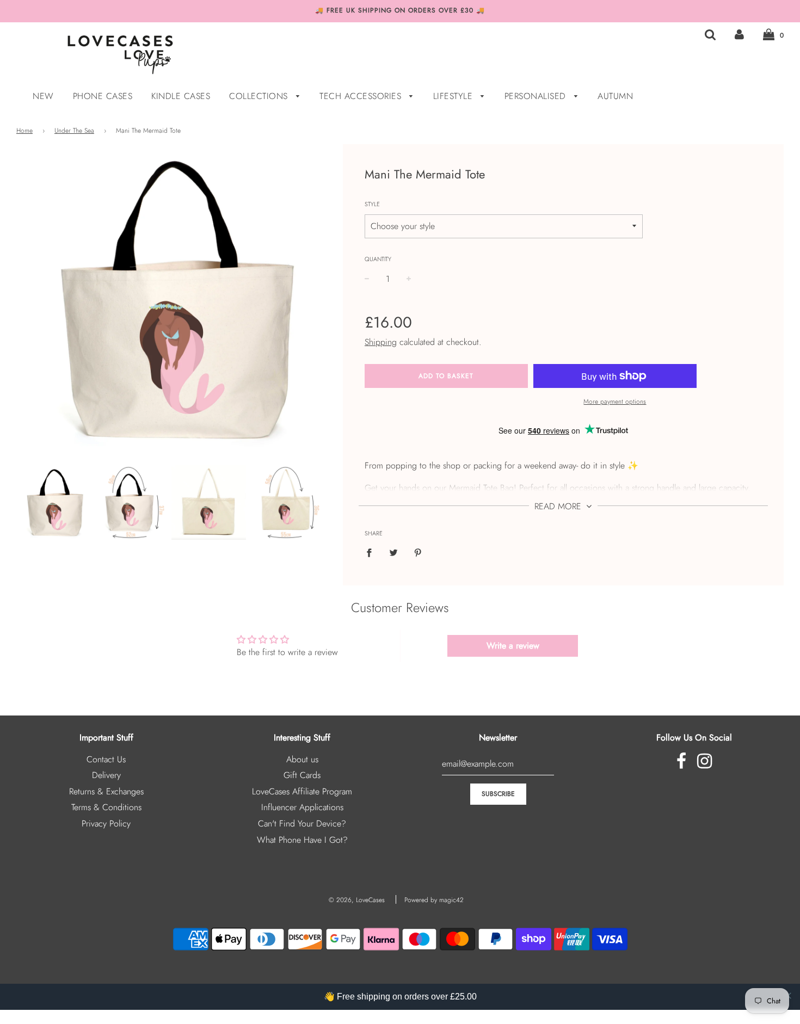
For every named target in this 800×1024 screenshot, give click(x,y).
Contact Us (106, 759)
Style (372, 204)
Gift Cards (302, 775)
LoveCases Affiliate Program (302, 791)
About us (302, 759)
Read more (559, 506)
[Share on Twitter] (393, 552)
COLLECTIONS (260, 96)
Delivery (106, 775)
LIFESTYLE (454, 96)
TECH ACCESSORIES (361, 96)
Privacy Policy (106, 823)
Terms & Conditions (106, 807)
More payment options (614, 401)
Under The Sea (74, 130)
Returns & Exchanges (106, 791)
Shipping (381, 342)
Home (24, 130)
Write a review (513, 645)
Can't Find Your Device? (302, 823)
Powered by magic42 (434, 900)
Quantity (378, 259)
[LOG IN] (739, 34)
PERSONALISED (536, 96)
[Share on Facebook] (372, 552)
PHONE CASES (103, 96)
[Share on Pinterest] (418, 552)
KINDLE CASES (180, 96)
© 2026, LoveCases (357, 900)
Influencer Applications (302, 807)
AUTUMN (615, 96)
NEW (43, 96)
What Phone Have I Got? (302, 840)
